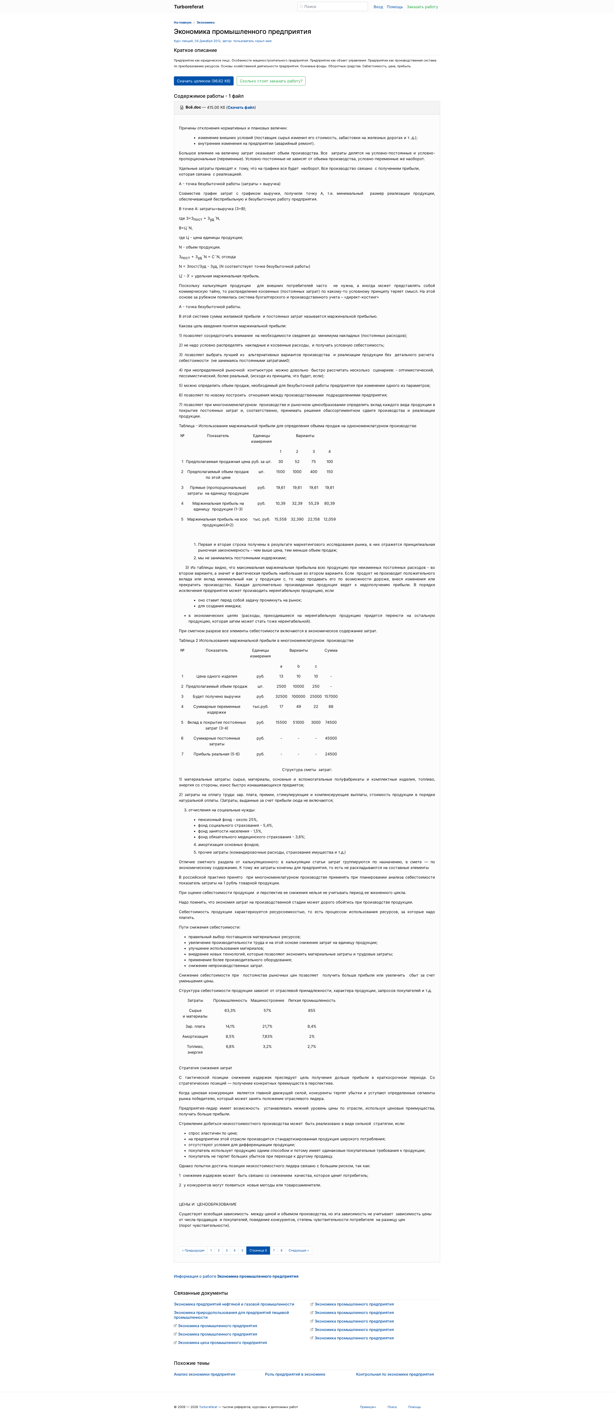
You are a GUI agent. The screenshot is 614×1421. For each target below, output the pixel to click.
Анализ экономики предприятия (204, 1374)
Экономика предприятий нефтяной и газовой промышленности (234, 1304)
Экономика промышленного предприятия (217, 1325)
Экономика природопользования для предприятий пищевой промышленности (231, 1314)
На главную (183, 22)
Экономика (205, 22)
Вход (378, 6)
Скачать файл (241, 107)
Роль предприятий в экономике (295, 1374)
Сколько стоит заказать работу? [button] (271, 81)
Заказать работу (422, 6)
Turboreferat (208, 1407)
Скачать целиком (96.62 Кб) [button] (203, 81)
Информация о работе (236, 1276)
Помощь (395, 6)
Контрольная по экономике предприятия (395, 1374)
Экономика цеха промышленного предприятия (222, 1342)
